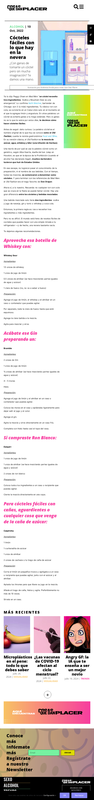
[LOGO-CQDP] (27, 6)
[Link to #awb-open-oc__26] (81, 6)
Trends (85, 678)
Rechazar (79, 795)
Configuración (49, 795)
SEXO (8, 779)
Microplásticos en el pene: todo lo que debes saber (18, 663)
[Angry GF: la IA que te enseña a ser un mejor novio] (77, 634)
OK (64, 795)
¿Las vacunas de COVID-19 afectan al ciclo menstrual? (47, 665)
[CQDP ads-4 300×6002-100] (77, 96)
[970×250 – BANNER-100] (47, 702)
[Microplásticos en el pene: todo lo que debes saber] (17, 634)
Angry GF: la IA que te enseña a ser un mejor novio (77, 665)
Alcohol (17, 26)
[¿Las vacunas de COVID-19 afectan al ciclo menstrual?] (47, 634)
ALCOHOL (11, 785)
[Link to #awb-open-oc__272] (76, 6)
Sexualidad (21, 676)
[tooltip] (90, 28)
